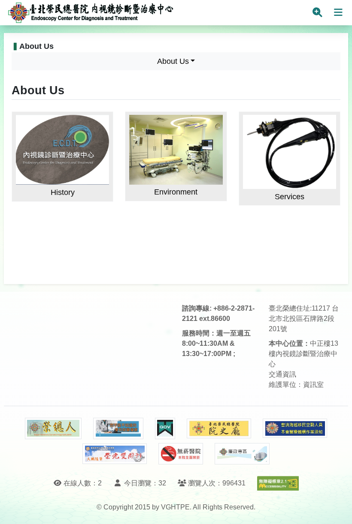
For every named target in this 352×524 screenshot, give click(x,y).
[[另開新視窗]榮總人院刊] (53, 428)
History (63, 192)
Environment (175, 192)
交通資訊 (282, 374)
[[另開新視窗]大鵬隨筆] (114, 453)
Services (289, 196)
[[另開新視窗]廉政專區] (242, 453)
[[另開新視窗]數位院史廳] (219, 429)
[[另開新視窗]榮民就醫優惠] (118, 428)
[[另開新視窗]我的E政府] (165, 428)
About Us (173, 61)
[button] (337, 508)
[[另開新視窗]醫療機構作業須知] (295, 428)
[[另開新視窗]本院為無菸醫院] (180, 453)
